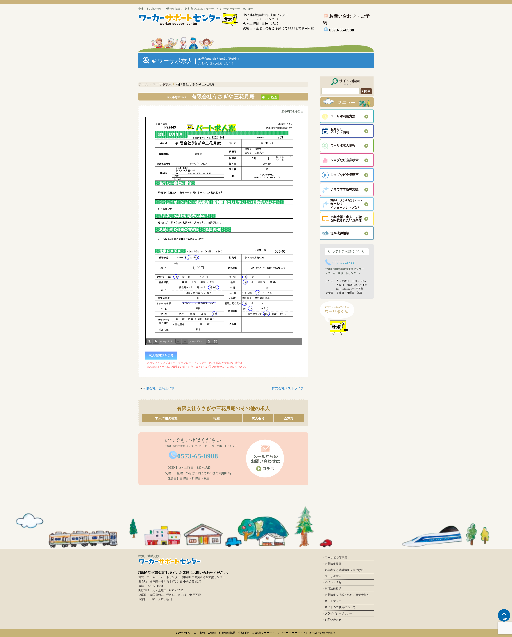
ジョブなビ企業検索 (344, 160)
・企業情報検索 (331, 563)
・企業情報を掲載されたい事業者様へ (345, 594)
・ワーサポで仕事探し (336, 557)
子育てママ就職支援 (344, 189)
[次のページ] (156, 341)
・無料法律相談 (331, 588)
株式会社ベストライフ (288, 388)
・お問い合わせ (331, 619)
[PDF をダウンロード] (209, 341)
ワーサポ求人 (162, 84)
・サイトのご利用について (338, 607)
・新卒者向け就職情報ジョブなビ (343, 570)
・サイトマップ (331, 601)
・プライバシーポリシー (337, 613)
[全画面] (215, 341)
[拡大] (185, 341)
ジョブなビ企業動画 (344, 174)
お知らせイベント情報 (339, 131)
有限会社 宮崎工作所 (159, 388)
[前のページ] (149, 341)
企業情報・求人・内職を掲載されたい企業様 (346, 218)
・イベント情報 (331, 582)
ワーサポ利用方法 (342, 116)
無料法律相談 (339, 233)
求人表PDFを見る (161, 355)
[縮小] (178, 341)
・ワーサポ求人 (331, 576)
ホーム (143, 84)
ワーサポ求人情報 (342, 145)
